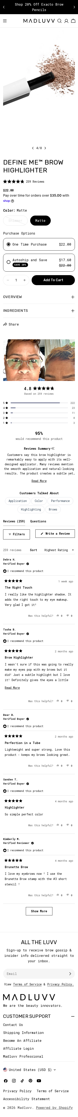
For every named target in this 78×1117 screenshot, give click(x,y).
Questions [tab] (38, 521)
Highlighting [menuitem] (31, 509)
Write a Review (59, 534)
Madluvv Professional (23, 1056)
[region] (39, 360)
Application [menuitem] (18, 501)
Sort (34, 550)
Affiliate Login (18, 1048)
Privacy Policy (17, 1091)
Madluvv (25, 1107)
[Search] (59, 21)
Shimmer (18, 222)
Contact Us (13, 1024)
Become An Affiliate (22, 1040)
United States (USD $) (30, 1069)
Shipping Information (23, 1032)
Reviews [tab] (14, 521)
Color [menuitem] (39, 501)
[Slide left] (33, 148)
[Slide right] (45, 148)
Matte (40, 220)
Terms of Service (27, 984)
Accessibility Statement (26, 1099)
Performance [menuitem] (60, 501)
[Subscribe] (70, 973)
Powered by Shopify (54, 1107)
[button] (23, 181)
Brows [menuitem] (53, 509)
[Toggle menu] (5, 21)
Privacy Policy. (60, 984)
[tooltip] (52, 448)
